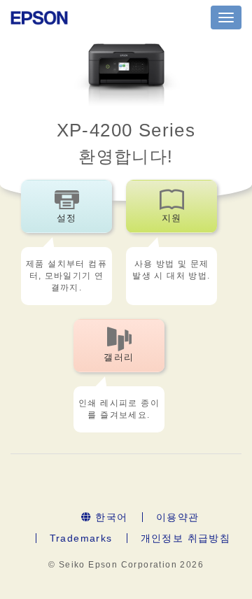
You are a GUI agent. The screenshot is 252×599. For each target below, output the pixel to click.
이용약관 (178, 517)
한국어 (110, 517)
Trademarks (81, 538)
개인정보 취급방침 (186, 538)
